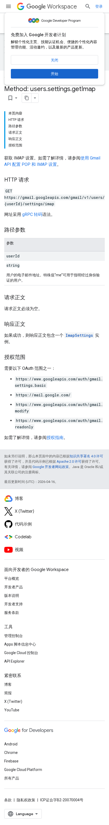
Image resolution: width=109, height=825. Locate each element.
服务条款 (11, 612)
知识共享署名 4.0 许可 (86, 456)
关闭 (54, 60)
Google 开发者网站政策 (51, 467)
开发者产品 (13, 587)
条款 (8, 800)
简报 (8, 693)
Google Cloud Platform (23, 769)
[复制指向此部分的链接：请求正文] (30, 298)
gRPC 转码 (32, 214)
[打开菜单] (8, 6)
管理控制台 (13, 636)
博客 (8, 684)
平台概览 (11, 578)
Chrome (11, 752)
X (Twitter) (13, 701)
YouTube (11, 710)
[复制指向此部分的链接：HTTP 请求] (34, 180)
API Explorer (14, 661)
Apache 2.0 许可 (69, 461)
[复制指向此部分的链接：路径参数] (30, 230)
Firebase (11, 761)
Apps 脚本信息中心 (20, 644)
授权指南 (55, 437)
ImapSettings (79, 335)
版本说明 (11, 595)
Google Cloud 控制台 (21, 653)
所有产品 (11, 778)
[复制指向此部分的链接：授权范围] (30, 357)
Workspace (62, 6)
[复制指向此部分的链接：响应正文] (30, 324)
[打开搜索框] (88, 6)
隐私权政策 (26, 800)
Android (10, 744)
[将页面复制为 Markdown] (26, 97)
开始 (54, 73)
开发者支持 (13, 604)
